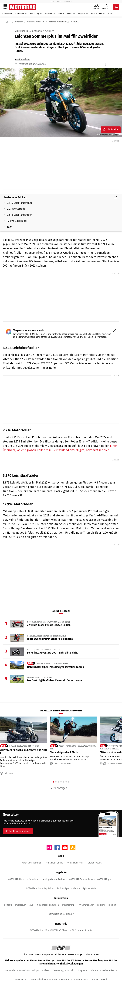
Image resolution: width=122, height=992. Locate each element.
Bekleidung (34, 13)
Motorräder (19, 13)
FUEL (74, 930)
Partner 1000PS (94, 862)
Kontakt (8, 905)
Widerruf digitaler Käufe (84, 888)
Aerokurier (10, 970)
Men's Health (21, 979)
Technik (61, 13)
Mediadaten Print (75, 862)
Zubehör (48, 13)
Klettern (94, 970)
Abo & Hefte (86, 930)
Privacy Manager (86, 905)
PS (45, 930)
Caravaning (58, 970)
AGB (32, 905)
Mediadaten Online (54, 862)
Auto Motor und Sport (30, 970)
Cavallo (70, 970)
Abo (52, 1)
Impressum (20, 905)
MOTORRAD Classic (59, 930)
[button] (61, 102)
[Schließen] (114, 330)
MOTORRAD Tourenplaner (81, 879)
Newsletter (34, 879)
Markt (110, 13)
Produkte (67, 1)
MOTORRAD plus (104, 879)
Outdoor (53, 979)
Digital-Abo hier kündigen (56, 888)
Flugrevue (82, 970)
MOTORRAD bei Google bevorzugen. (89, 337)
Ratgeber (81, 13)
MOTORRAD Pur (33, 888)
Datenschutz (68, 905)
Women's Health (100, 979)
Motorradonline (38, 979)
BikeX (46, 970)
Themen (112, 905)
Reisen (69, 13)
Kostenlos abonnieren (17, 831)
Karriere (101, 905)
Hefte (59, 1)
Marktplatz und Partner (54, 879)
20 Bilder (113, 129)
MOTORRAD (35, 930)
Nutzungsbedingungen (48, 905)
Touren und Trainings (30, 862)
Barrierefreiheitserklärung (61, 914)
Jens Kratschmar (22, 59)
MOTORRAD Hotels (16, 879)
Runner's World (81, 979)
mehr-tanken (108, 970)
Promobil (65, 979)
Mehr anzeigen (59, 788)
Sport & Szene (96, 13)
